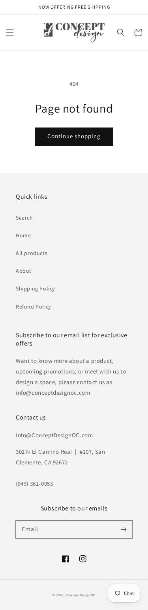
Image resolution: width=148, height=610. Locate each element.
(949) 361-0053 (34, 483)
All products (31, 253)
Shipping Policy (35, 288)
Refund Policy (33, 306)
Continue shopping (74, 136)
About (24, 270)
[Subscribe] (123, 529)
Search (24, 217)
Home (23, 235)
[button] (10, 32)
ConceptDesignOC (81, 595)
